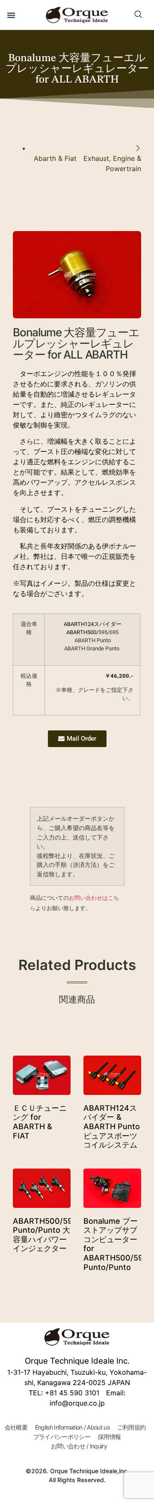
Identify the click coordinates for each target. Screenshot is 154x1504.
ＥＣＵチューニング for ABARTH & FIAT (40, 1122)
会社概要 (16, 1427)
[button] (11, 15)
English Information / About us (72, 1427)
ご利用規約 (131, 1427)
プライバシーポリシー (61, 1436)
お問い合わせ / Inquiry (79, 1446)
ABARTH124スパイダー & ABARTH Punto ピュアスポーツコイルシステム (111, 1126)
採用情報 (109, 1436)
